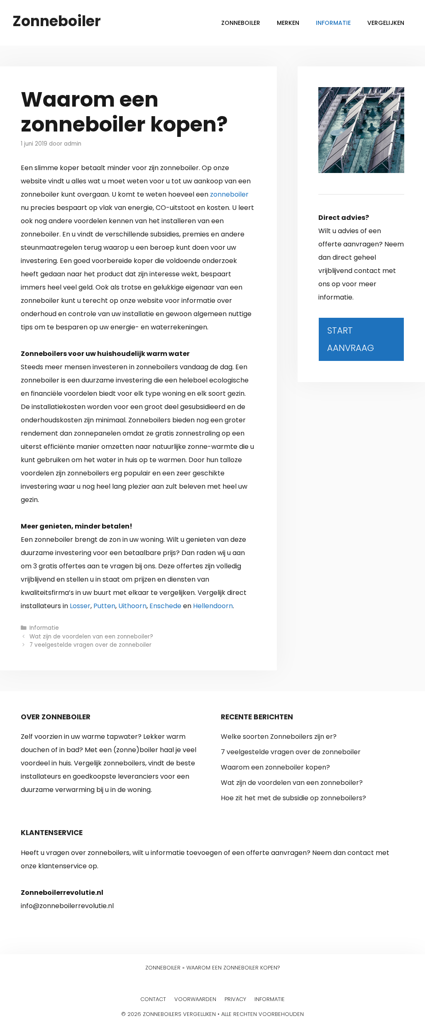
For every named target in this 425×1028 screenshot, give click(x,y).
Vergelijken (385, 23)
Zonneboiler (56, 21)
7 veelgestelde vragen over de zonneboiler (90, 645)
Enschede (165, 606)
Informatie (333, 23)
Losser (80, 606)
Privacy (235, 999)
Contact (153, 999)
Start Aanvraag (350, 339)
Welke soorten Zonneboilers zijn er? (279, 736)
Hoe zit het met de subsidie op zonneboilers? (293, 798)
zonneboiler (229, 194)
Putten (104, 606)
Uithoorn (132, 606)
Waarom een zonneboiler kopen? (275, 767)
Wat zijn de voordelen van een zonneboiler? (91, 637)
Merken (288, 23)
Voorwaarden (195, 999)
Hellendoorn (213, 606)
